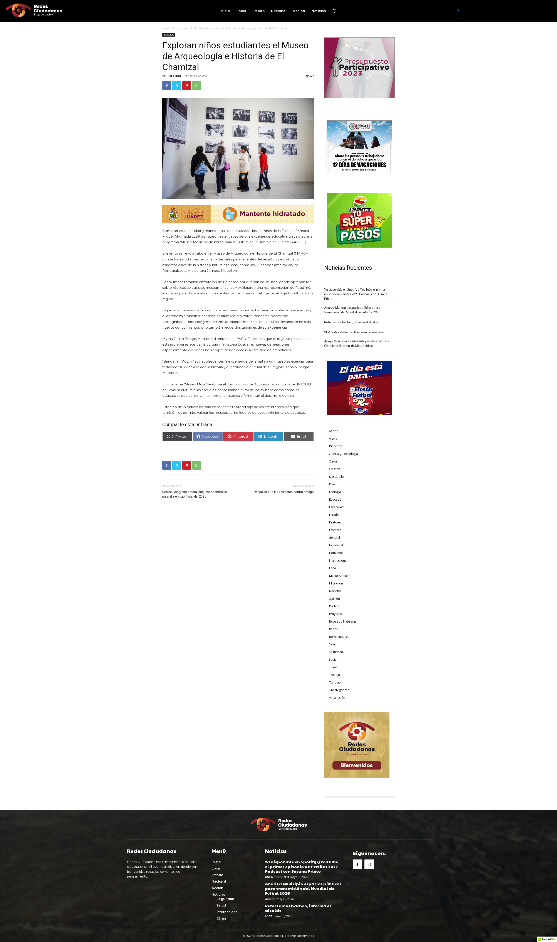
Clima (333, 461)
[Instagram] (369, 864)
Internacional (338, 560)
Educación (336, 499)
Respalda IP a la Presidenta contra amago (284, 492)
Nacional (335, 591)
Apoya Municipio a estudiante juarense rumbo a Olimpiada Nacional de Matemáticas (356, 343)
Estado (334, 515)
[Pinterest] (186, 85)
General (334, 537)
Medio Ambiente (340, 576)
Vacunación (337, 698)
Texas (333, 667)
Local (333, 568)
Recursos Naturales (343, 621)
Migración (336, 583)
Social (333, 659)
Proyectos (336, 614)
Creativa (335, 469)
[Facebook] (458, 11)
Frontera (335, 530)
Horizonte (336, 553)
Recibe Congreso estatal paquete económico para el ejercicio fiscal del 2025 (194, 494)
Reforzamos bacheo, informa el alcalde (351, 322)
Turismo (335, 682)
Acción (333, 431)
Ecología (335, 492)
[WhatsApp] (196, 85)
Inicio (165, 28)
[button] (334, 11)
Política (334, 606)
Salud (333, 644)
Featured (335, 522)
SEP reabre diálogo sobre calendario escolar (354, 332)
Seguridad (336, 652)
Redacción (174, 75)
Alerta (333, 438)
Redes (333, 629)
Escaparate (180, 28)
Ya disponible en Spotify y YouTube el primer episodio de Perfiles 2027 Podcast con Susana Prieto (355, 294)
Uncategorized (339, 690)
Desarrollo (336, 476)
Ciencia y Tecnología (343, 454)
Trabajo (334, 675)
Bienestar (335, 446)
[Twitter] (176, 85)
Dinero (334, 484)
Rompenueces (339, 637)
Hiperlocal (336, 545)
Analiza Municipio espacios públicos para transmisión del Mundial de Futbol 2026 (352, 310)
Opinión (334, 598)
